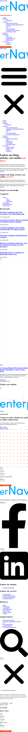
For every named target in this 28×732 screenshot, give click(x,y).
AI (7, 27)
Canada (8, 200)
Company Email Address (6, 476)
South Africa (9, 201)
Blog (7, 35)
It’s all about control (11, 31)
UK (7, 198)
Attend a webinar (10, 147)
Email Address (3, 722)
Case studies (9, 37)
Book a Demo (9, 148)
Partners (8, 44)
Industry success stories (12, 138)
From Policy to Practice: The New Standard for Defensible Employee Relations (14, 221)
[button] (14, 90)
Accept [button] (11, 703)
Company (2, 473)
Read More (3, 379)
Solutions (5, 19)
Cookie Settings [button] (4, 703)
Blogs (4, 197)
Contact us (5, 145)
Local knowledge (10, 28)
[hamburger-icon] (5, 15)
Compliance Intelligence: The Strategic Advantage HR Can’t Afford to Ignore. (12, 228)
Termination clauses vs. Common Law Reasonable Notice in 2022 (12, 253)
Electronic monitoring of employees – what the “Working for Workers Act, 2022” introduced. (13, 244)
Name (1, 468)
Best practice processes (12, 127)
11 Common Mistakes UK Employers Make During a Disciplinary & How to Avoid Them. (14, 369)
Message (2, 479)
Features (5, 22)
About (4, 17)
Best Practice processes (12, 23)
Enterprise (8, 124)
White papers (9, 40)
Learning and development (12, 30)
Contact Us (6, 41)
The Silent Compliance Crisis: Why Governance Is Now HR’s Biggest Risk (12, 213)
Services (5, 33)
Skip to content (3, 0)
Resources (5, 34)
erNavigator (9, 20)
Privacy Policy (19, 690)
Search (1, 658)
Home (4, 120)
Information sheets (10, 38)
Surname (2, 471)
